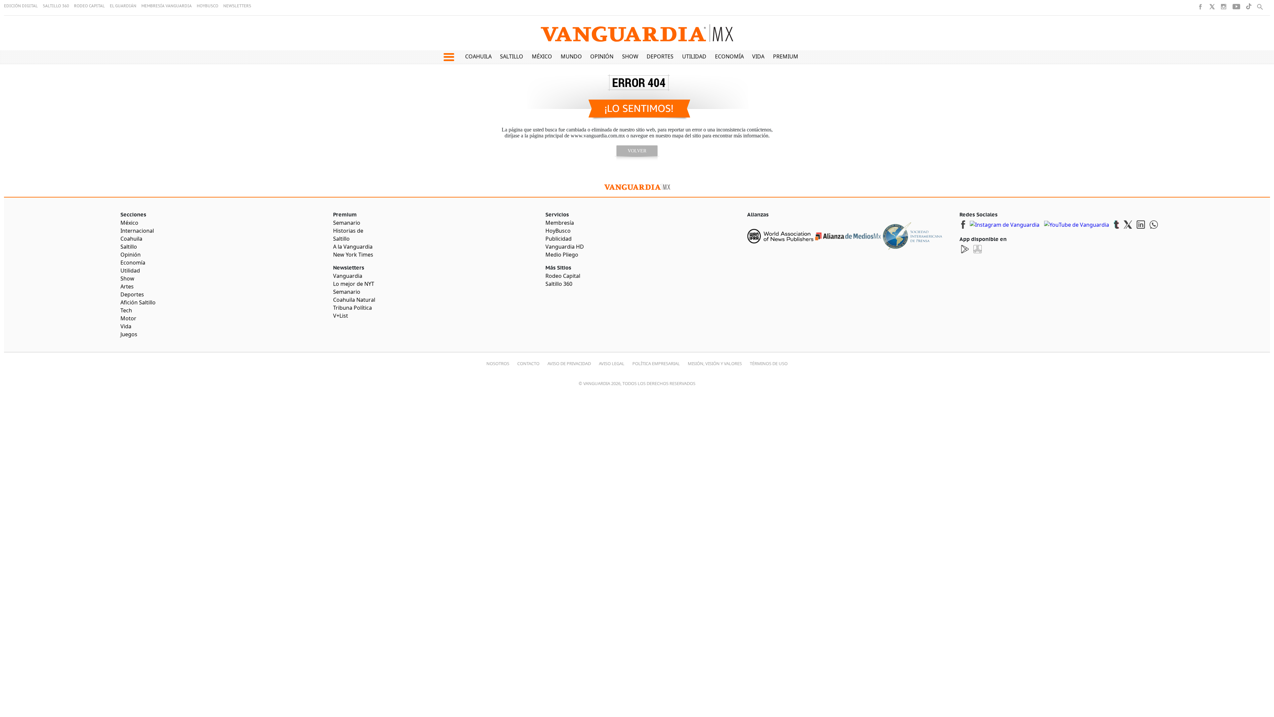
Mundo (571, 56)
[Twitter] (1212, 6)
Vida (758, 56)
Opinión (601, 56)
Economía (729, 56)
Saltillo (511, 56)
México (542, 56)
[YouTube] (1236, 6)
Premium (785, 56)
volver (637, 150)
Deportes (660, 56)
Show (630, 56)
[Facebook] (1200, 6)
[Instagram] (1223, 6)
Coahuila (478, 56)
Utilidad (694, 56)
